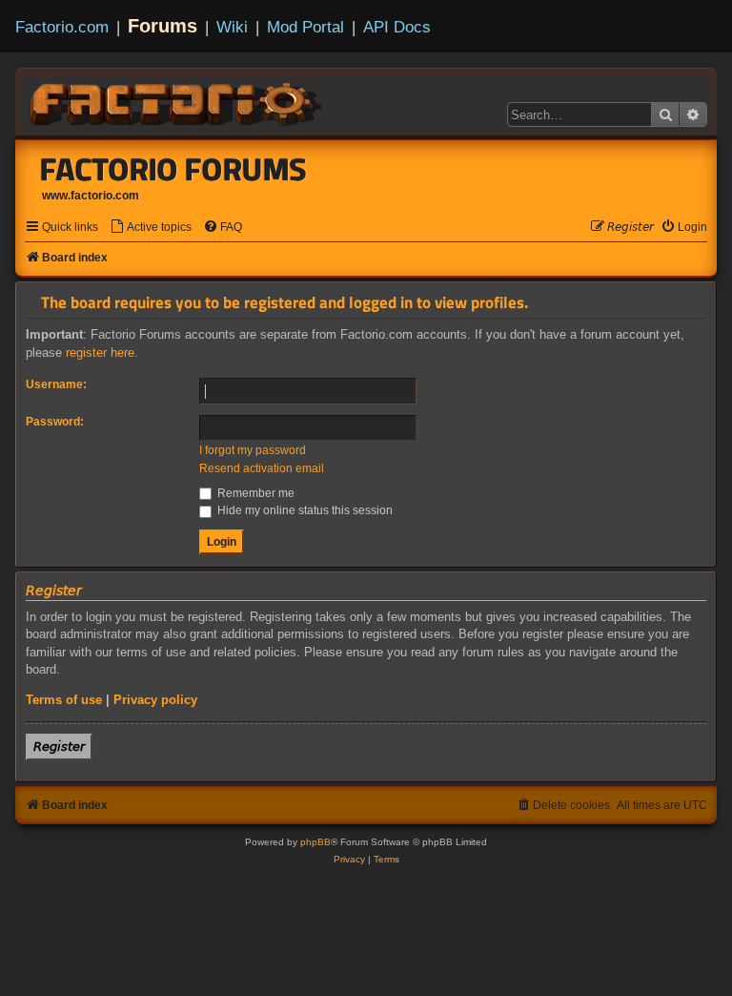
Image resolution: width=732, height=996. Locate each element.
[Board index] (177, 101)
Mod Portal (305, 26)
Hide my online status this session (303, 510)
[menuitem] (151, 227)
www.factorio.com (90, 195)
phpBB (315, 842)
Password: (55, 421)
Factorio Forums (173, 169)
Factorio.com (62, 26)
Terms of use (64, 700)
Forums (162, 25)
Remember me (254, 493)
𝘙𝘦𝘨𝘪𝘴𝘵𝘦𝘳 (59, 746)
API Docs (397, 26)
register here (100, 352)
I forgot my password (252, 450)
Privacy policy (155, 700)
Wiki (232, 26)
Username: (56, 384)
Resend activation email (261, 468)
